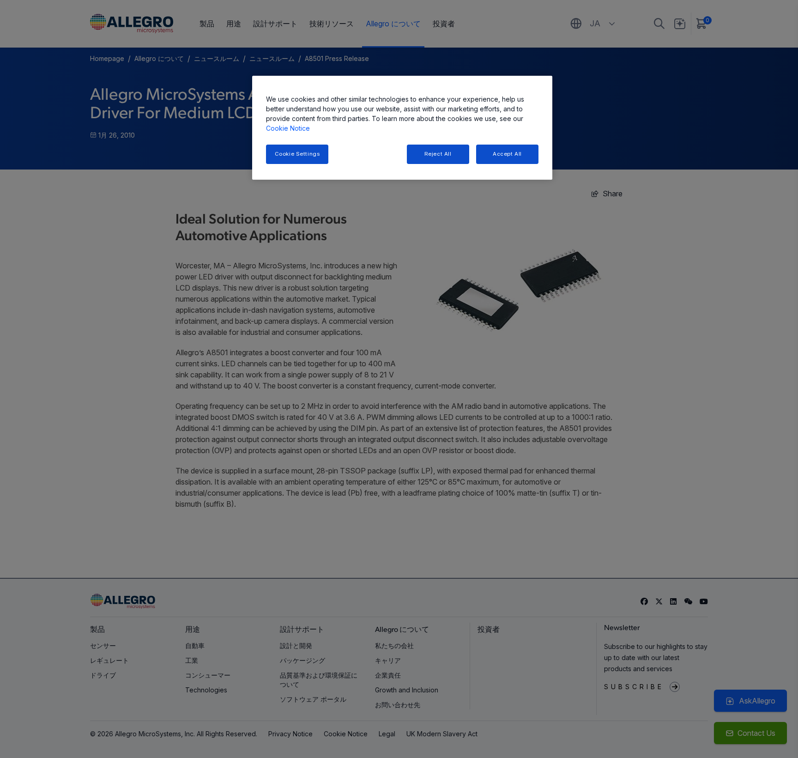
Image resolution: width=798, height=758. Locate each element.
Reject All (438, 154)
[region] (402, 128)
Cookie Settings (297, 154)
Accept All (507, 154)
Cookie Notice (288, 128)
